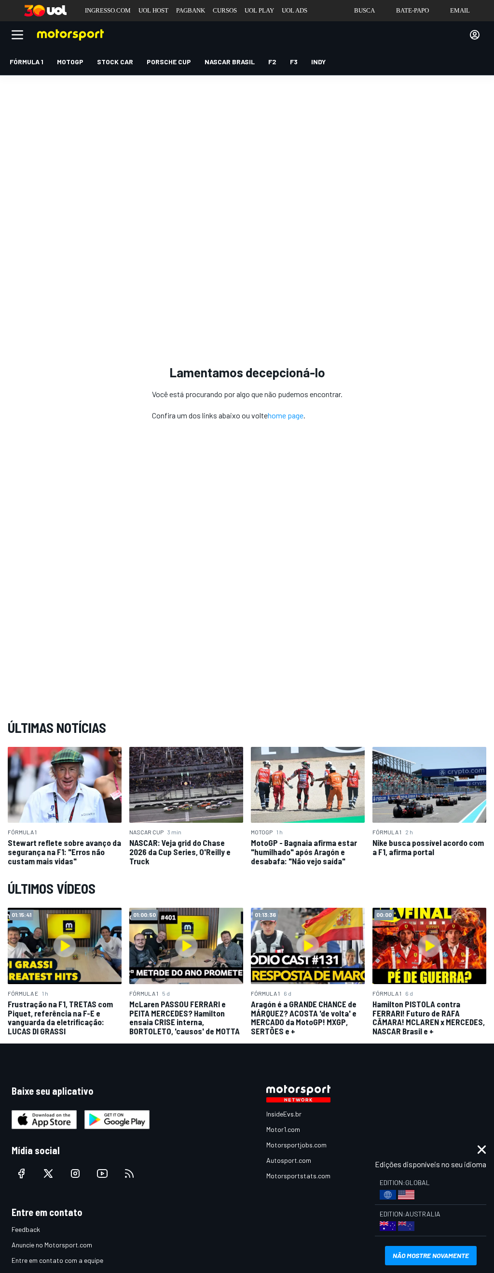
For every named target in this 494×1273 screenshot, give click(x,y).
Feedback (26, 1229)
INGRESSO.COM (108, 10)
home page (285, 415)
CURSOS (225, 10)
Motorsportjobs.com (296, 1145)
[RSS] (129, 1173)
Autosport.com (288, 1160)
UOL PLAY (259, 10)
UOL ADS (294, 10)
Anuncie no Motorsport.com (52, 1245)
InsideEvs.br (284, 1114)
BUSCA (364, 10)
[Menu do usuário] (474, 34)
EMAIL (460, 10)
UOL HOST (153, 10)
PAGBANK (190, 10)
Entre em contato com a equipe (57, 1260)
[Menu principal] (17, 35)
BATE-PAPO (412, 10)
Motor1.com (283, 1129)
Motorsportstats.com (298, 1176)
